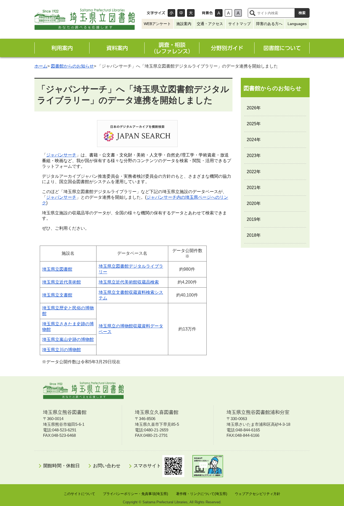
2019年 (254, 219)
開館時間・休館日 (61, 465)
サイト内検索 (252, 13)
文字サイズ (156, 13)
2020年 (254, 203)
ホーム (40, 66)
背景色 (207, 13)
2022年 (254, 171)
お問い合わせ (106, 465)
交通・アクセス (210, 24)
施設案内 (183, 24)
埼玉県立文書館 (57, 295)
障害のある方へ (269, 24)
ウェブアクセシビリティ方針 (257, 494)
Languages (297, 24)
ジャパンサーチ (61, 155)
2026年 (254, 108)
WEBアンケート (157, 24)
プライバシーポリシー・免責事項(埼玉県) (135, 494)
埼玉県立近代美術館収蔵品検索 (129, 282)
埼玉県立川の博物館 (61, 349)
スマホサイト (148, 465)
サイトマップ (239, 24)
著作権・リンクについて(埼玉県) (201, 494)
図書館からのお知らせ (72, 66)
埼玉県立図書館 (57, 269)
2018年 (254, 235)
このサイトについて (79, 494)
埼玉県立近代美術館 (61, 282)
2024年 (254, 139)
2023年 (254, 155)
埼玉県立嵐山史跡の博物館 (68, 339)
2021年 (254, 187)
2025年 (254, 123)
